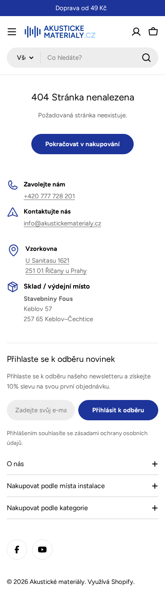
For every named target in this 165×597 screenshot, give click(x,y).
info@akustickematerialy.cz (62, 223)
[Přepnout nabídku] (12, 32)
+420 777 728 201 (49, 196)
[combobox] (82, 57)
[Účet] (136, 32)
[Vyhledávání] (146, 58)
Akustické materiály (57, 582)
